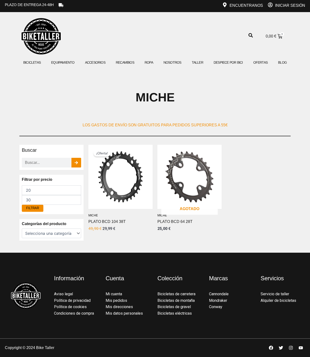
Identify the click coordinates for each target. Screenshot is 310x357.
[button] (251, 35)
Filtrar (32, 208)
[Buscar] (76, 162)
